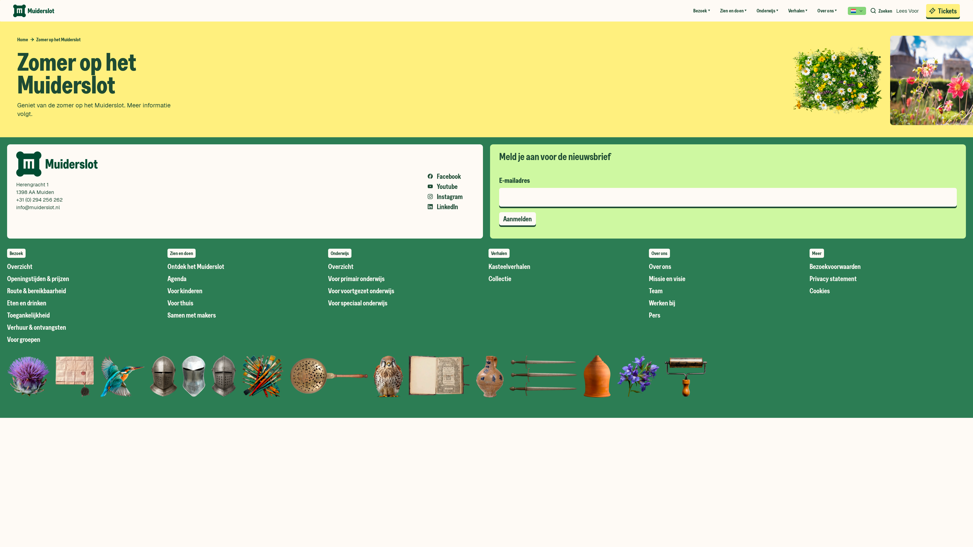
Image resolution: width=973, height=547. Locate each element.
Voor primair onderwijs (356, 278)
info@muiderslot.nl (38, 207)
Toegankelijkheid (28, 315)
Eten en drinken (26, 302)
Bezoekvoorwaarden (835, 266)
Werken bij (662, 302)
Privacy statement (833, 278)
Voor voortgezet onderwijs (361, 290)
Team (656, 290)
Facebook (449, 176)
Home (22, 39)
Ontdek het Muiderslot (195, 266)
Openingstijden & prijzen (38, 278)
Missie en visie (667, 278)
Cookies (820, 290)
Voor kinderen (184, 290)
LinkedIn (447, 206)
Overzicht (19, 266)
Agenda (176, 278)
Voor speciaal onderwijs (357, 302)
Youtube (447, 186)
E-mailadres (514, 180)
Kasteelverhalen (509, 266)
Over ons (660, 266)
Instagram (450, 196)
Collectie (500, 278)
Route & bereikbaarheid (36, 290)
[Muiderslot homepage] (33, 11)
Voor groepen (23, 339)
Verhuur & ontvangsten (36, 327)
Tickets (947, 11)
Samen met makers (191, 315)
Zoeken (885, 11)
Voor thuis (180, 302)
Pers (654, 315)
